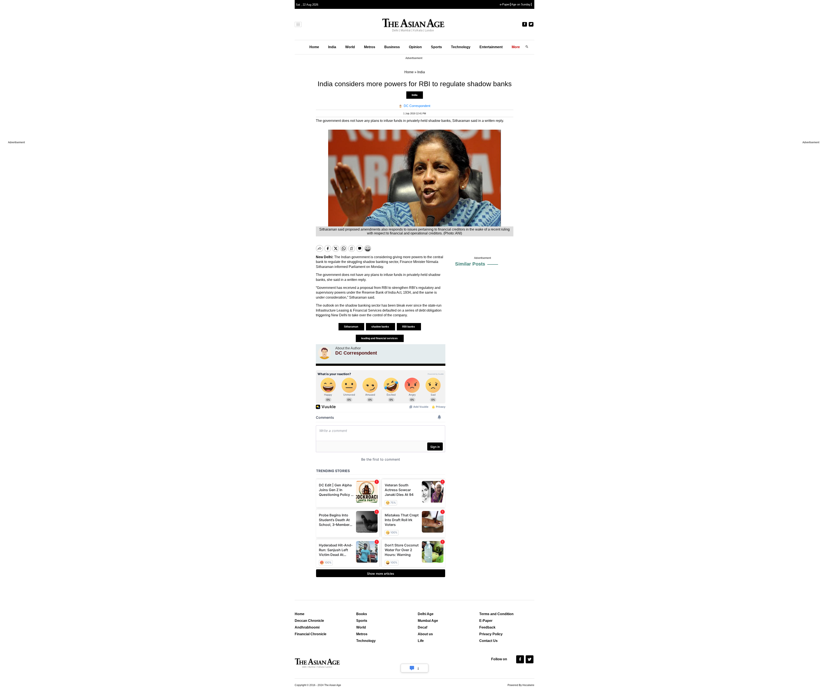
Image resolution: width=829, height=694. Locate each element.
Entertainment (491, 47)
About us (425, 634)
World (350, 47)
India (332, 47)
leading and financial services (379, 338)
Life (421, 641)
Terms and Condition (496, 614)
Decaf (422, 627)
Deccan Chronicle (309, 620)
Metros (369, 47)
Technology (460, 47)
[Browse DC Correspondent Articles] (324, 352)
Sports (436, 47)
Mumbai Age (428, 620)
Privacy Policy (491, 634)
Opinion (415, 47)
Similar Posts (470, 264)
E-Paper (485, 620)
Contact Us (488, 641)
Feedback (487, 627)
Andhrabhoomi (307, 627)
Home (314, 47)
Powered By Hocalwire (521, 685)
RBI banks (409, 326)
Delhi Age (425, 614)
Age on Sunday (520, 4)
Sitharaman (351, 326)
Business (392, 47)
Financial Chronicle (310, 634)
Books (361, 614)
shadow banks (380, 326)
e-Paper (504, 4)
